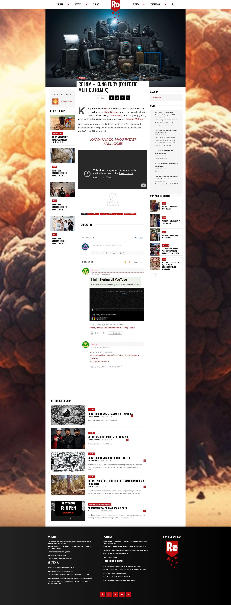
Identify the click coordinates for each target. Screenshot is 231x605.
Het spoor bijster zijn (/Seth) (59, 552)
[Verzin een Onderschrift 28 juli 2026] (155, 220)
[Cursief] (97, 253)
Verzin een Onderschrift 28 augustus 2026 (59, 207)
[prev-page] (151, 274)
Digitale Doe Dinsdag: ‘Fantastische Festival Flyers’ (122, 566)
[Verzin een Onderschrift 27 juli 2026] (155, 234)
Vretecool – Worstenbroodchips (60, 571)
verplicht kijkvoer (109, 112)
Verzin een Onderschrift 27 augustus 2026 (59, 241)
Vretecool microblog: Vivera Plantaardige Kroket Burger (70, 578)
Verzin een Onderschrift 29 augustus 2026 (59, 173)
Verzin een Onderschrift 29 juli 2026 (171, 207)
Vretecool (58, 133)
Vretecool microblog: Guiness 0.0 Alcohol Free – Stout (69, 575)
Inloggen (140, 237)
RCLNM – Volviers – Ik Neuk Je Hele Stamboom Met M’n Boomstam (116, 482)
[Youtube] (122, 594)
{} (124, 253)
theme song (116, 115)
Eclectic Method (134, 119)
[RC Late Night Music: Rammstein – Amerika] (68, 415)
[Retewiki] (128, 594)
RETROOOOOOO (130, 214)
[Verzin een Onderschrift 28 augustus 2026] (62, 189)
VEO (54, 167)
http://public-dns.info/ (99, 361)
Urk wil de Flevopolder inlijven (60, 559)
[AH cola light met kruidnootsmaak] (62, 122)
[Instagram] (109, 594)
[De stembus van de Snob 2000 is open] (68, 511)
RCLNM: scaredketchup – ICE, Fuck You (108, 437)
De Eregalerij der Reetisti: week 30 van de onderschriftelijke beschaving (172, 265)
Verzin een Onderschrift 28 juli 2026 (171, 222)
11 (144, 511)
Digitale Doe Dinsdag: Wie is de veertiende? (119, 580)
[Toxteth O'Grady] (56, 101)
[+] (127, 253)
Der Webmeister (93, 460)
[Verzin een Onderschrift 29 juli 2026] (155, 206)
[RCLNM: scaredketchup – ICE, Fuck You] (68, 438)
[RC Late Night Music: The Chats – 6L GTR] (68, 462)
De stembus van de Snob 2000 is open (107, 508)
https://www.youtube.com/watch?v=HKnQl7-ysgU (112, 327)
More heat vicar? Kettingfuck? (114, 573)
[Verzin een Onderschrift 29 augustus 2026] (62, 155)
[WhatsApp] (128, 97)
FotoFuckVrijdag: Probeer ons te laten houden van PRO (124, 569)
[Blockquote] (114, 253)
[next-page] (155, 274)
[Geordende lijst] (107, 253)
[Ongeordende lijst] (110, 253)
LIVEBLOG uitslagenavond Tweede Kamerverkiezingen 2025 (124, 547)
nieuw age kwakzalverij (99, 504)
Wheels (165, 245)
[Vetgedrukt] (93, 253)
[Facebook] (111, 97)
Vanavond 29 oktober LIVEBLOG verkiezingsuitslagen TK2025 (125, 550)
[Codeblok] (117, 253)
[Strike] (104, 253)
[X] (117, 97)
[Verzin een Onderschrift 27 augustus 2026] (62, 223)
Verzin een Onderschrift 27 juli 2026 (171, 236)
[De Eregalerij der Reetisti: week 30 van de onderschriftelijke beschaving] (155, 263)
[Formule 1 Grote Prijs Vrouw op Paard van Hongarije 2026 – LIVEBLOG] (155, 249)
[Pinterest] (122, 97)
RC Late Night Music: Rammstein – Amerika (110, 413)
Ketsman (94, 270)
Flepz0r (90, 486)
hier (105, 108)
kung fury (104, 214)
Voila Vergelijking (110, 557)
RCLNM (82, 78)
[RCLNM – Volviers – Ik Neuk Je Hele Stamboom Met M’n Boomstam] (68, 485)
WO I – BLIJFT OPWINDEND (57, 555)
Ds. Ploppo (159, 130)
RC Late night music (115, 214)
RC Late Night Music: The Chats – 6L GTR (109, 458)
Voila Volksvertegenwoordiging (115, 554)
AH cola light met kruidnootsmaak (60, 138)
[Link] (120, 253)
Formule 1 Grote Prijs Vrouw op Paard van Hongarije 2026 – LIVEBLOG (171, 250)
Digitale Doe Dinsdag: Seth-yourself (117, 576)
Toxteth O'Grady (66, 101)
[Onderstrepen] (100, 253)
